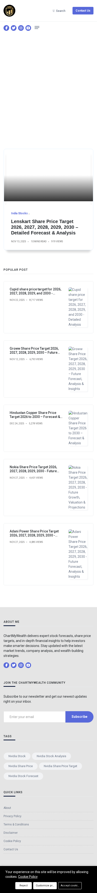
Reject (24, 885)
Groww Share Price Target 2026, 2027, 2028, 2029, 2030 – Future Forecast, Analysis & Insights (34, 352)
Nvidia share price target (60, 766)
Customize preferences (46, 885)
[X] (13, 28)
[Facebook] (6, 28)
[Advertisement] (48, 85)
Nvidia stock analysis (51, 756)
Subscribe (79, 717)
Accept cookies (71, 885)
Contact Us (83, 10)
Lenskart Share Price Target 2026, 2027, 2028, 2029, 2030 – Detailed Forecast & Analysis (44, 227)
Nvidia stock (17, 756)
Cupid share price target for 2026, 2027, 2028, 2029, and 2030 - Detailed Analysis (35, 293)
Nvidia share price (20, 766)
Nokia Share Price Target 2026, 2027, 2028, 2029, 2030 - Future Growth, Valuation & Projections (34, 471)
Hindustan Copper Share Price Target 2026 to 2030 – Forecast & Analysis (35, 417)
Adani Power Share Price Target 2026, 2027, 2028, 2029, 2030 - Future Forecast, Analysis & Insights (37, 535)
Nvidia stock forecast (23, 776)
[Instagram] (21, 28)
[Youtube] (28, 28)
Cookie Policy (28, 877)
